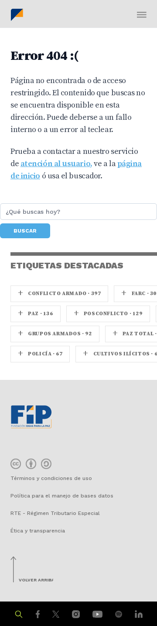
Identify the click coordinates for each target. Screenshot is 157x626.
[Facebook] (39, 613)
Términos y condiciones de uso (51, 478)
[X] (56, 613)
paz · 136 (35, 313)
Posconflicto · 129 (108, 313)
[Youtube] (98, 613)
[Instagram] (77, 613)
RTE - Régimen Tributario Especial (55, 513)
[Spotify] (119, 613)
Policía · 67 (40, 353)
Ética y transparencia (37, 531)
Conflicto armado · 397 (59, 293)
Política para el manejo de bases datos (61, 496)
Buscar (25, 231)
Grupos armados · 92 (55, 333)
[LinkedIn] (139, 613)
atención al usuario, (56, 164)
